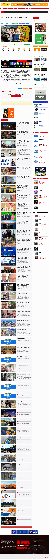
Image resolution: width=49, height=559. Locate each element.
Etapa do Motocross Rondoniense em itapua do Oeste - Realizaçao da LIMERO (43, 249)
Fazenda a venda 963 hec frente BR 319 (36, 74)
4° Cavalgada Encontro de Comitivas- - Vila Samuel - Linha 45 (43, 234)
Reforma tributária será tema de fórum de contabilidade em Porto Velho (43, 192)
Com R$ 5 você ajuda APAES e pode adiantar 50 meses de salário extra (43, 197)
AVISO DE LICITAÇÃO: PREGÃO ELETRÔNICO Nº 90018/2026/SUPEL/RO (43, 162)
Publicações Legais (19, 340)
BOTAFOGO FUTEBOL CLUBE (42, 109)
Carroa (42, 53)
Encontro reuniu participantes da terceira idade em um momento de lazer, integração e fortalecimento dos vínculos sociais (23, 460)
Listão (26, 8)
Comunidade (18, 160)
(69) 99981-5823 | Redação (37, 544)
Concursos (20, 8)
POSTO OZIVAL (41, 105)
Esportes (13, 8)
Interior (10, 8)
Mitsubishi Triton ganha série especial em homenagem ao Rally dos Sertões (42, 182)
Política (7, 8)
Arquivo (33, 8)
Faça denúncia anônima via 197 (21, 306)
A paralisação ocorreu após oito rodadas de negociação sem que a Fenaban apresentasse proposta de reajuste (22, 478)
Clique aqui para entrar (16, 95)
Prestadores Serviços (43, 82)
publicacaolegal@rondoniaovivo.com (38, 550)
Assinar (8, 0)
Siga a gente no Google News (25, 23)
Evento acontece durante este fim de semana (22, 521)
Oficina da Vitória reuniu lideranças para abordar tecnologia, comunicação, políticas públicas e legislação (23, 262)
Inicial (2, 8)
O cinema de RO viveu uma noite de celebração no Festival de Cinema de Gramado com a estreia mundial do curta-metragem (24, 415)
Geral (23, 8)
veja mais (46, 46)
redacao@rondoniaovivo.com (37, 548)
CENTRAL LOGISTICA (41, 113)
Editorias (36, 8)
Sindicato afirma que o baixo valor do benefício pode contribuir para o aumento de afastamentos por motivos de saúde (23, 208)
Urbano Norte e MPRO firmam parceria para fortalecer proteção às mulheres (42, 208)
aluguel (35, 53)
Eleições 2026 (29, 8)
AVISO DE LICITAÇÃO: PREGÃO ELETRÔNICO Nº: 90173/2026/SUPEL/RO (43, 146)
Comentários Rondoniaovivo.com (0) (10, 91)
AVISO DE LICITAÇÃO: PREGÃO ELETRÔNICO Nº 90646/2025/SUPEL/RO (43, 141)
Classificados (27, 545)
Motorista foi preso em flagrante (21, 170)
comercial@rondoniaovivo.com (37, 549)
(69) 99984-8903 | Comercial (37, 545)
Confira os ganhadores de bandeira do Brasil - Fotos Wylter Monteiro (42, 244)
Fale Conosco (35, 541)
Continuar (46, 557)
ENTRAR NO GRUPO (27, 44)
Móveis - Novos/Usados (43, 72)
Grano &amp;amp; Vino (42, 126)
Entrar (6, 0)
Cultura (17, 8)
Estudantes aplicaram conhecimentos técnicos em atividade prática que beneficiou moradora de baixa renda (23, 442)
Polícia (4, 8)
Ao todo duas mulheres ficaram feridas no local (23, 135)
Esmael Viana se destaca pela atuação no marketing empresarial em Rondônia (42, 202)
